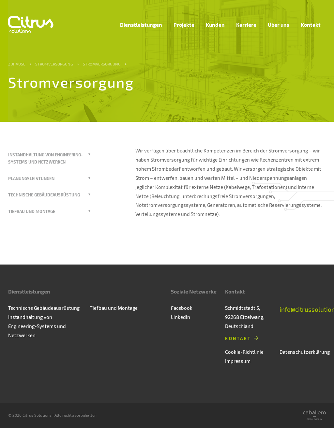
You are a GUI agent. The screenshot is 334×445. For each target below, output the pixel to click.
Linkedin (180, 317)
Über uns (278, 25)
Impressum (237, 361)
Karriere (246, 25)
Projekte (184, 25)
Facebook (181, 308)
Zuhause (16, 64)
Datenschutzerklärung (305, 352)
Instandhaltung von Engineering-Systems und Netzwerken (37, 326)
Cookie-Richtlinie (244, 352)
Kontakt (311, 25)
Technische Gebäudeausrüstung (44, 194)
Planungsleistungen (31, 178)
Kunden (215, 25)
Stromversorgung (54, 64)
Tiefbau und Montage (31, 211)
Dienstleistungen (141, 25)
